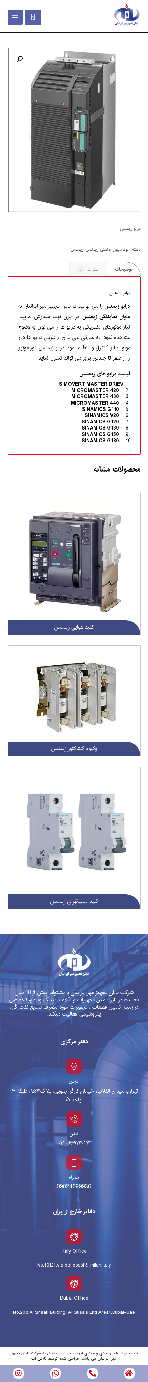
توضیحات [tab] (124, 269)
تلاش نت (38, 1358)
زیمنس (77, 249)
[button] (19, 59)
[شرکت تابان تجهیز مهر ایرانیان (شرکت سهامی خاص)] (127, 15)
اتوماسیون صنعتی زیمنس (107, 249)
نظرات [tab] (89, 269)
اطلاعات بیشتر (111, 514)
